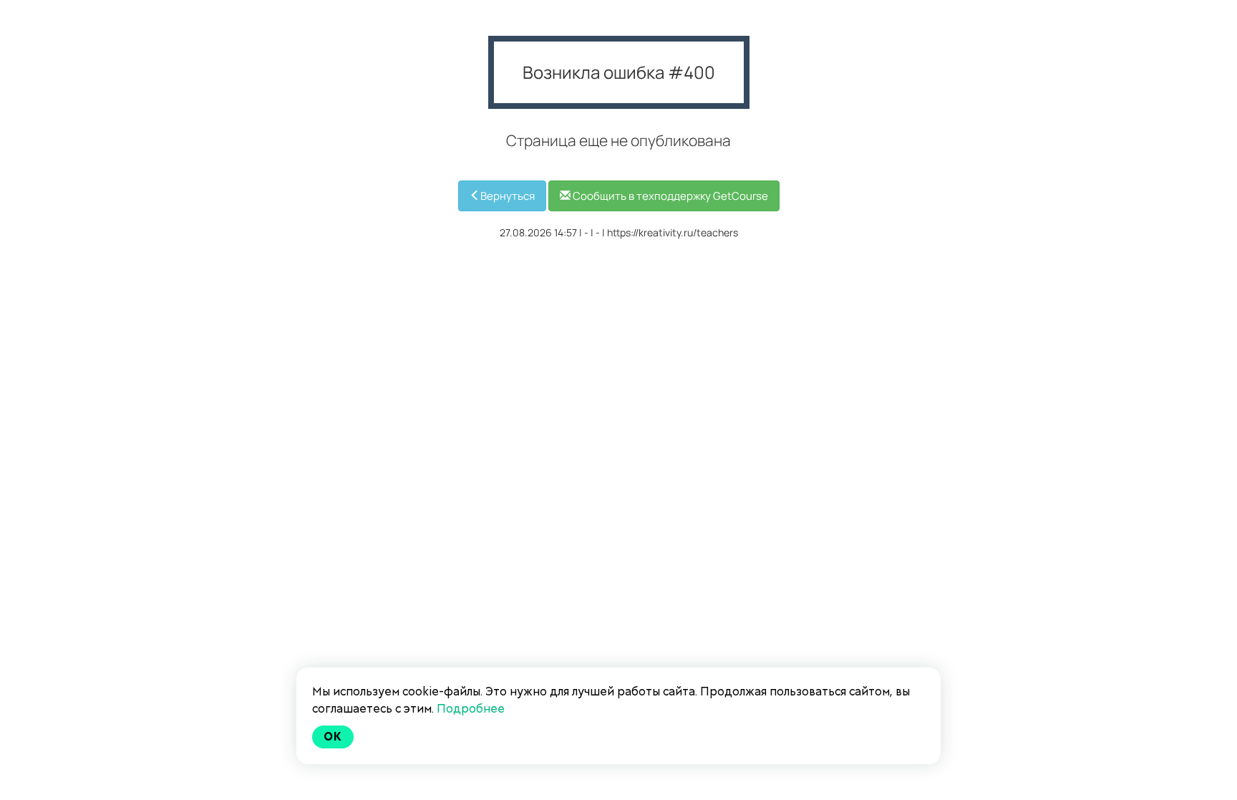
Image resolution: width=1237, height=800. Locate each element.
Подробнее (471, 708)
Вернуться (507, 195)
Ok (333, 736)
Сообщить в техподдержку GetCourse (669, 195)
